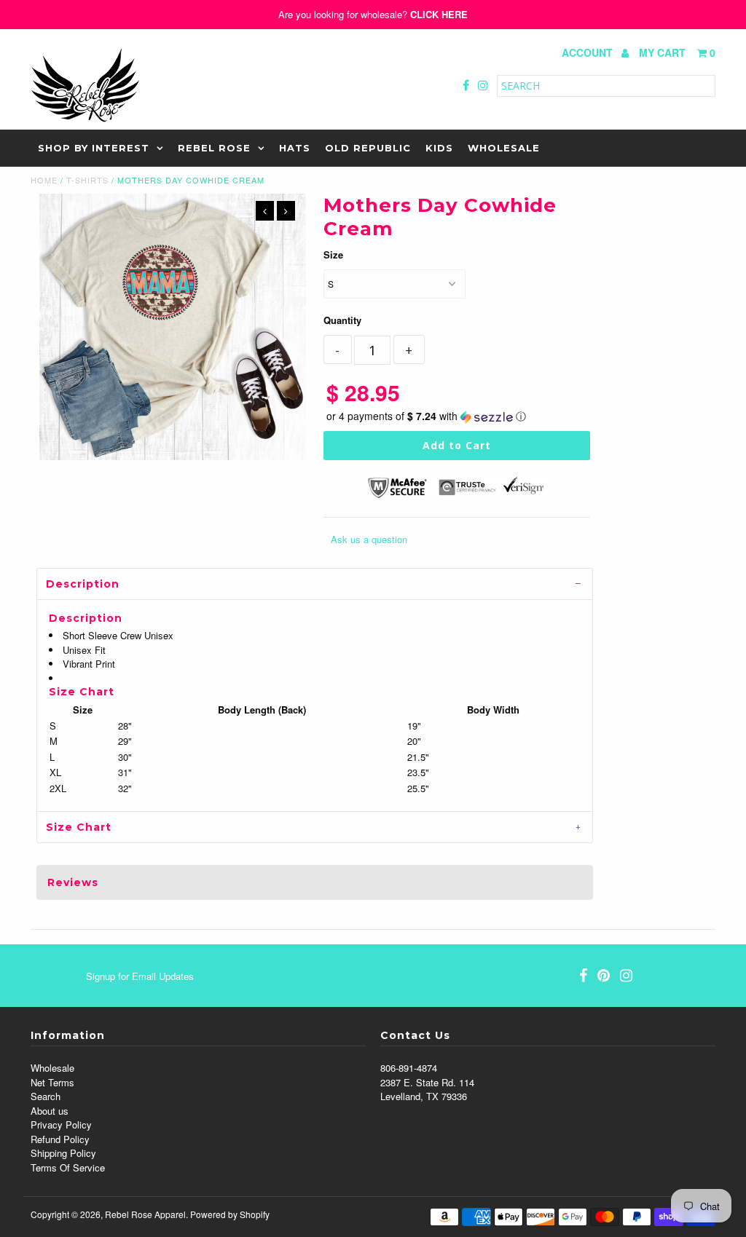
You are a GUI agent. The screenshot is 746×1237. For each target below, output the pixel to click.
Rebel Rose (214, 148)
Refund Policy (60, 1139)
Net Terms (52, 1082)
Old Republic (368, 148)
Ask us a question (369, 539)
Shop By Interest (93, 148)
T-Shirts (87, 180)
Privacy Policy (61, 1124)
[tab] (314, 583)
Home (44, 180)
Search (45, 1096)
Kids (439, 148)
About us (49, 1111)
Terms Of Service (68, 1167)
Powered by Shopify (230, 1214)
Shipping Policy (63, 1153)
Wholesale (504, 148)
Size (333, 254)
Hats (294, 148)
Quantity (342, 320)
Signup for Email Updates (140, 976)
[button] (456, 416)
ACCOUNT (589, 52)
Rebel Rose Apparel (145, 1214)
